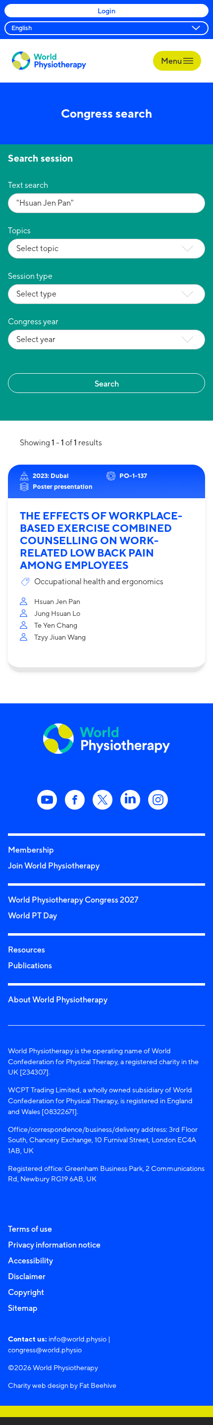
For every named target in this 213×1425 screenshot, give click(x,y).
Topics (19, 230)
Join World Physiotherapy (54, 865)
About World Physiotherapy (57, 999)
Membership (31, 850)
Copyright (26, 1292)
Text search (28, 185)
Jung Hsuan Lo (57, 613)
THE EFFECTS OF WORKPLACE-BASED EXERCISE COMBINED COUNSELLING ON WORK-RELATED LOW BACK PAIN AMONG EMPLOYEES (101, 540)
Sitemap (23, 1308)
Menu (172, 61)
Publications (30, 965)
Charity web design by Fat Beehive (62, 1385)
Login (106, 10)
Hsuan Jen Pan (57, 601)
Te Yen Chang (55, 625)
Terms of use (30, 1229)
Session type (30, 276)
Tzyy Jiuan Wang (60, 637)
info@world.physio (77, 1339)
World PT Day (32, 915)
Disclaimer (27, 1276)
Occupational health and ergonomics (98, 581)
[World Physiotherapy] (49, 60)
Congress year (33, 321)
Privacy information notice (54, 1245)
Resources (26, 949)
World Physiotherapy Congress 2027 (73, 900)
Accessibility (30, 1260)
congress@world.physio (45, 1349)
